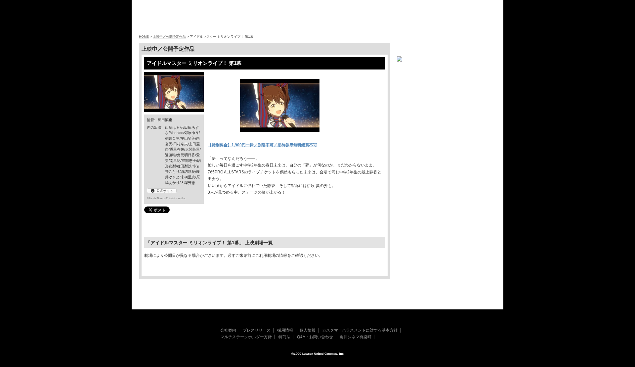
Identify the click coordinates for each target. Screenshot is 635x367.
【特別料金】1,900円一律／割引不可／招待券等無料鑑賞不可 (262, 145)
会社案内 (228, 330)
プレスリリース (257, 330)
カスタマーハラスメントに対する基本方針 (360, 330)
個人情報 (308, 330)
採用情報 (285, 330)
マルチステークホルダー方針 (246, 337)
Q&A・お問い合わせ (315, 337)
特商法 (284, 337)
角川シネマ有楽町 (355, 337)
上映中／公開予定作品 (169, 36)
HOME (144, 36)
